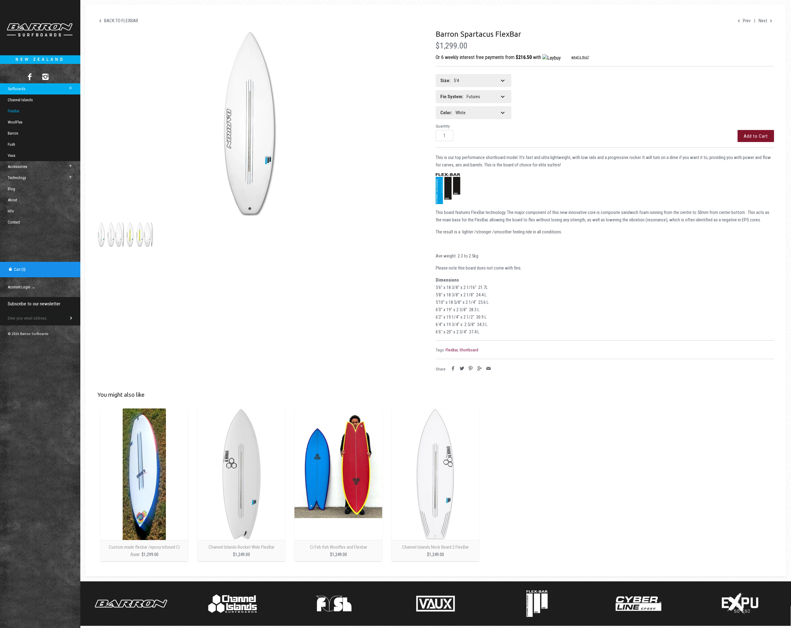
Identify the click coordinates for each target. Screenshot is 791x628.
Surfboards (16, 88)
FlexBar (13, 111)
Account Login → (21, 287)
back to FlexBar (120, 20)
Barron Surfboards (34, 334)
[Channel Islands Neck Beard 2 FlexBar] (435, 474)
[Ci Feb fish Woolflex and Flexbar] (338, 474)
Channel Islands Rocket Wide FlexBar (241, 547)
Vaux (11, 155)
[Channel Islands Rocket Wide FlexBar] (241, 474)
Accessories (17, 166)
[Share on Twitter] (462, 369)
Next (763, 20)
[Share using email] (488, 369)
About (12, 200)
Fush (11, 144)
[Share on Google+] (479, 369)
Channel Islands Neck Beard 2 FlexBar (435, 547)
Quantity (443, 126)
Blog (11, 188)
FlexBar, (452, 349)
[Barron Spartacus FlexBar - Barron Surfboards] (249, 123)
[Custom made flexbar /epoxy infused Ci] (144, 474)
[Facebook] (30, 77)
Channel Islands (20, 100)
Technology (17, 177)
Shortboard (468, 349)
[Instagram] (45, 77)
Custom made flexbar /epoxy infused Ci (144, 547)
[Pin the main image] (470, 369)
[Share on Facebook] (453, 369)
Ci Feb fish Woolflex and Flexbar (338, 547)
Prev (746, 20)
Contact (14, 222)
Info (11, 211)
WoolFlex (15, 122)
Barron (13, 133)
